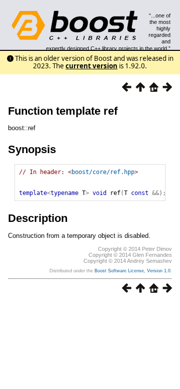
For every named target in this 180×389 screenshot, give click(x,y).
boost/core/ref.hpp (103, 172)
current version (92, 65)
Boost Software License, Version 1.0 (132, 270)
